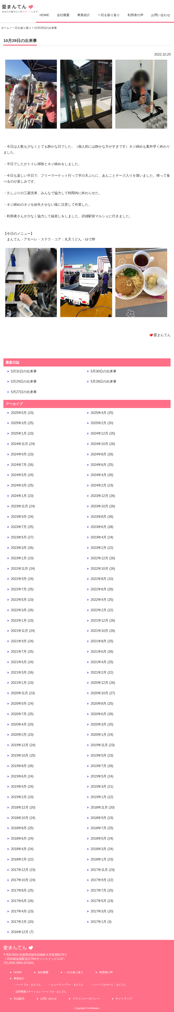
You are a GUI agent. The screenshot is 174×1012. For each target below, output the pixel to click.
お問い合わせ (160, 15)
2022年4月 (98, 599)
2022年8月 (98, 579)
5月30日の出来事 (103, 371)
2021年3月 (19, 672)
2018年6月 (19, 838)
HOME (44, 15)
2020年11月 (19, 693)
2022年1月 (19, 620)
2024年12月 (99, 433)
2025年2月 (98, 423)
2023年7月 (19, 527)
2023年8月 (98, 516)
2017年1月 (98, 922)
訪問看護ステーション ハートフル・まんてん (41, 991)
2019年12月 (20, 745)
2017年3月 (98, 911)
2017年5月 (98, 901)
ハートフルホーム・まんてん (110, 984)
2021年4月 (98, 662)
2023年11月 (19, 506)
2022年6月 (98, 589)
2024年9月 (19, 454)
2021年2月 (98, 672)
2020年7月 (19, 714)
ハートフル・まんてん (28, 984)
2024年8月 (98, 454)
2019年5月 (98, 776)
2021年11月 (19, 631)
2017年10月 (20, 880)
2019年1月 (98, 797)
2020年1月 (98, 734)
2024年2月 (98, 485)
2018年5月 (98, 838)
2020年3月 (98, 724)
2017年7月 (98, 890)
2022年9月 (19, 579)
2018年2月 (19, 859)
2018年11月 (99, 807)
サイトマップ (124, 998)
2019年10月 (20, 755)
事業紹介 (83, 15)
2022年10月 (99, 568)
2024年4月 (98, 475)
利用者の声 (135, 15)
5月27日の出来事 (24, 392)
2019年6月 (19, 776)
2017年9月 (98, 880)
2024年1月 (19, 496)
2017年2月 (19, 922)
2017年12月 (20, 870)
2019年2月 (19, 797)
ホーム (5, 27)
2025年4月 (98, 413)
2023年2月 (98, 548)
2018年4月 (19, 849)
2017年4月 (19, 911)
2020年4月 (19, 724)
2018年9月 (98, 818)
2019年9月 (98, 755)
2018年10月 (20, 818)
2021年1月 (19, 682)
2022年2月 (98, 610)
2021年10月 (99, 631)
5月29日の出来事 (24, 381)
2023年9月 (19, 516)
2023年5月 (19, 537)
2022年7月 (19, 589)
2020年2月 (19, 734)
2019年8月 (19, 766)
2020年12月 (99, 682)
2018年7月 (98, 828)
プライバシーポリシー (86, 998)
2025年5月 (19, 413)
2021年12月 (99, 620)
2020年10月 (99, 693)
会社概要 (63, 15)
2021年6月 (98, 651)
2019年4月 (19, 786)
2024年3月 (19, 485)
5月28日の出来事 (103, 381)
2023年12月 (99, 496)
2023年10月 (99, 506)
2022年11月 (19, 568)
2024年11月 (19, 444)
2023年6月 (98, 527)
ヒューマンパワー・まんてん (67, 984)
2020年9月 (19, 703)
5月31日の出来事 (24, 371)
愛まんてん (20, 10)
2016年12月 (20, 932)
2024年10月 (99, 444)
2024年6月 (98, 465)
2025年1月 (19, 433)
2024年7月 (19, 465)
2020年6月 (98, 714)
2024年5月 (19, 475)
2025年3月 (19, 423)
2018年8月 (19, 828)
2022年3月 (19, 610)
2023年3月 (19, 548)
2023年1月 (19, 558)
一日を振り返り (109, 15)
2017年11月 (99, 870)
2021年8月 (98, 641)
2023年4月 (98, 537)
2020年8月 (98, 703)
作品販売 (19, 998)
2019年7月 (98, 766)
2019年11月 (99, 745)
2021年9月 (19, 641)
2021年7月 (19, 651)
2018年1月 (98, 859)
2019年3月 (98, 786)
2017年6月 (19, 901)
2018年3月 (98, 849)
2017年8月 (19, 890)
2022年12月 (99, 558)
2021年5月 (19, 662)
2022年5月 (19, 599)
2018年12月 (20, 807)
